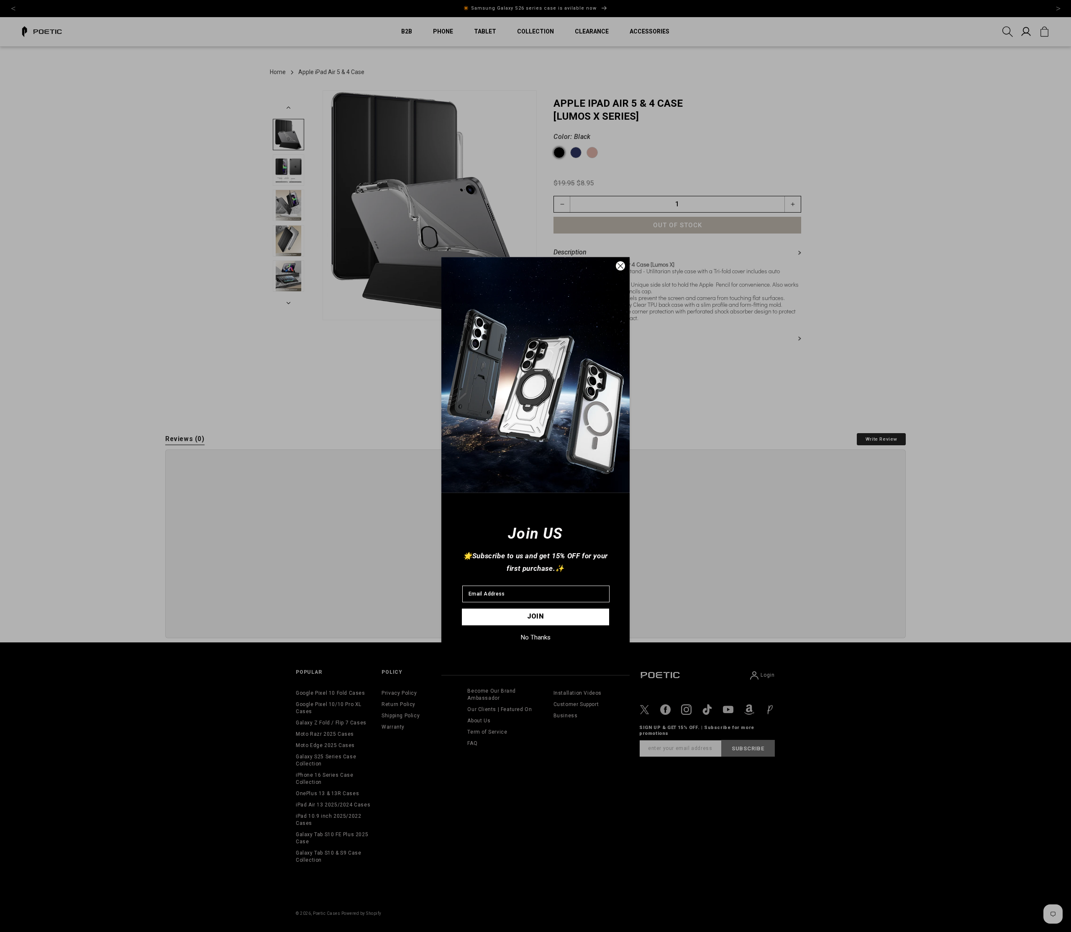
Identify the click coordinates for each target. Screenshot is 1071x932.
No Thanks (536, 637)
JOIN (535, 616)
